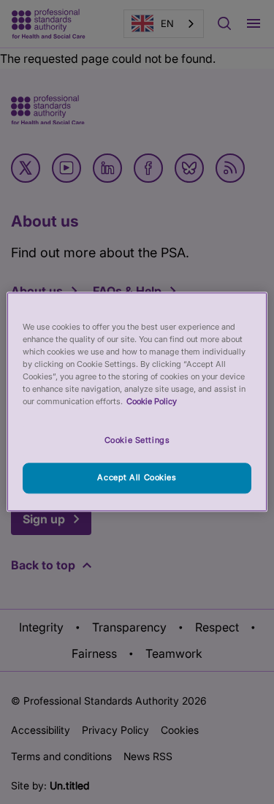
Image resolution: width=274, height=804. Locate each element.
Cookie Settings (137, 441)
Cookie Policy (151, 402)
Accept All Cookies (136, 478)
